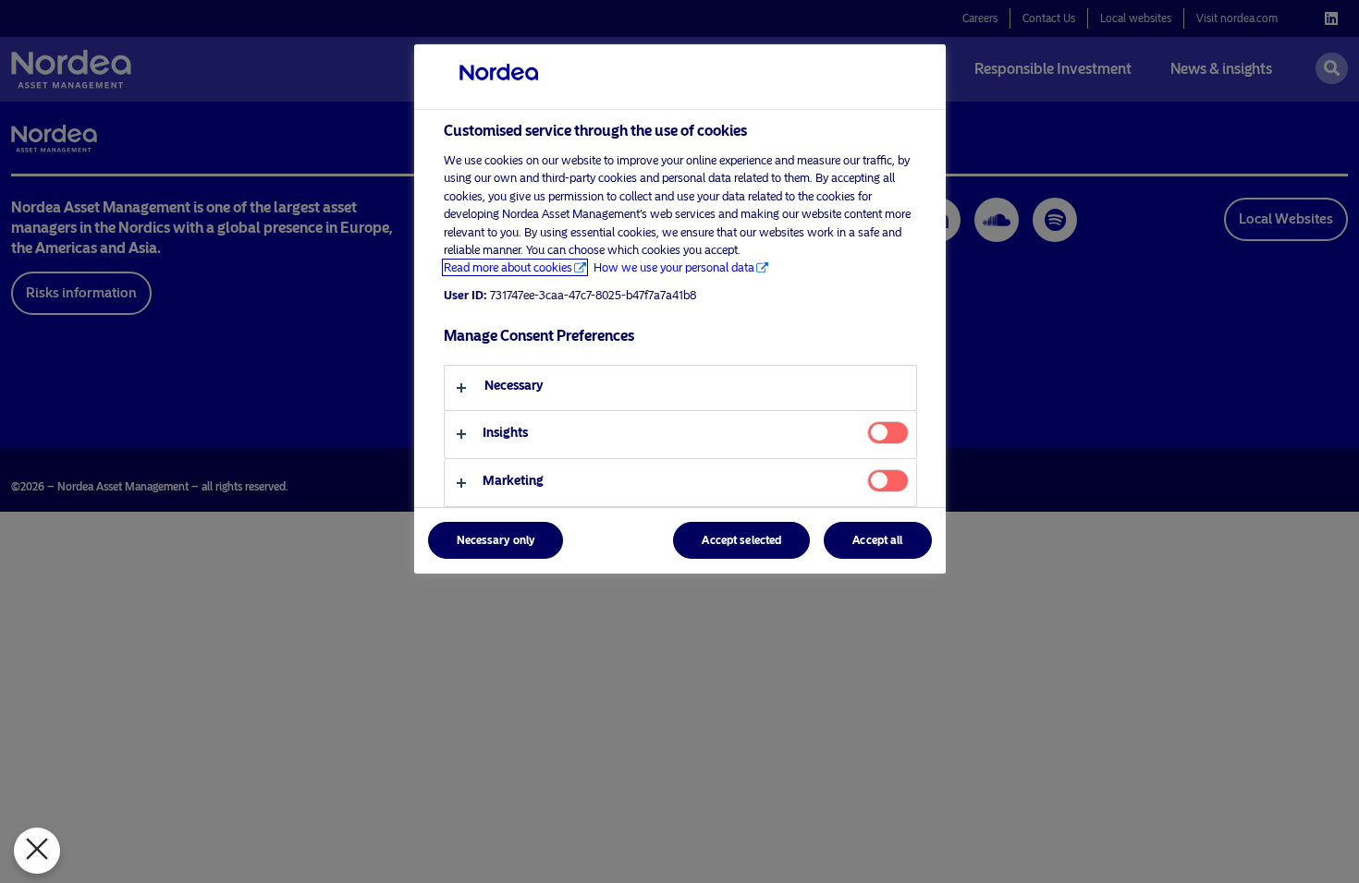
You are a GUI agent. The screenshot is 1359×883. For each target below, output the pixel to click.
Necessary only (496, 540)
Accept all (877, 540)
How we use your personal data (674, 267)
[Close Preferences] (37, 851)
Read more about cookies (508, 267)
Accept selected (741, 540)
